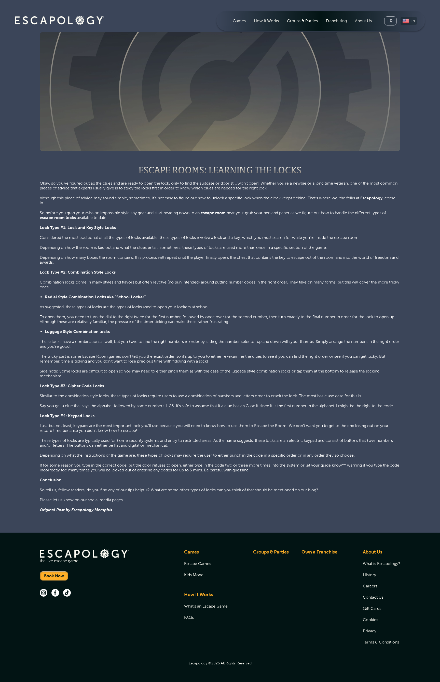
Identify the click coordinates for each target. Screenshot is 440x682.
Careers (370, 586)
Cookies (370, 619)
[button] (409, 21)
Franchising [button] (336, 20)
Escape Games (197, 563)
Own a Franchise (319, 552)
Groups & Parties (302, 20)
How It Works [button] (266, 20)
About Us (372, 552)
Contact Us (373, 597)
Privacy (369, 630)
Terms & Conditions (381, 642)
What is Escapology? (381, 563)
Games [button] (239, 20)
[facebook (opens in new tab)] (55, 593)
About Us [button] (363, 20)
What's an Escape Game (206, 606)
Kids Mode (193, 574)
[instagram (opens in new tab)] (43, 593)
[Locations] (390, 20)
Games (191, 552)
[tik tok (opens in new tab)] (67, 593)
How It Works (198, 594)
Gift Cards (372, 608)
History (369, 574)
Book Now (54, 575)
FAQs (189, 617)
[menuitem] (239, 21)
